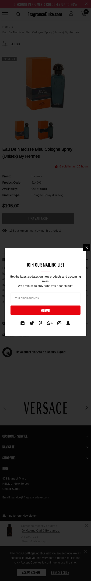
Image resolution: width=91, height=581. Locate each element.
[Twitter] (31, 323)
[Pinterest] (40, 323)
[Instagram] (59, 323)
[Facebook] (22, 323)
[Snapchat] (68, 323)
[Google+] (50, 323)
